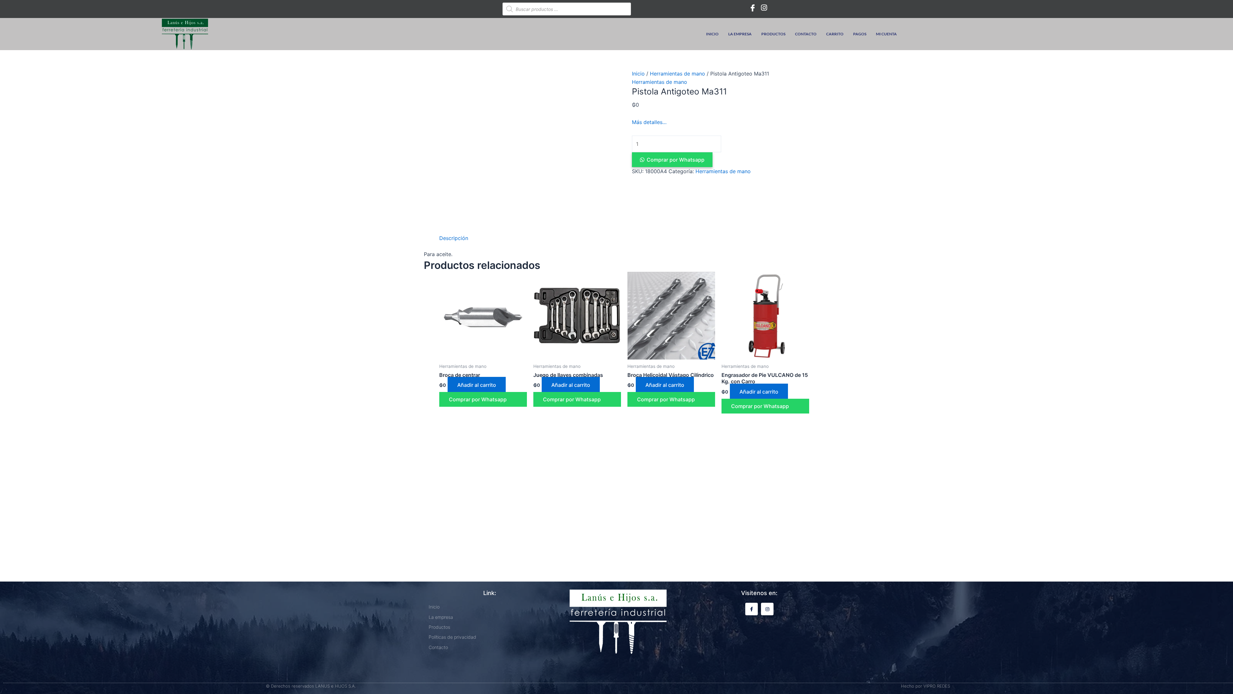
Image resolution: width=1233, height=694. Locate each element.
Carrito (835, 33)
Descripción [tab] (453, 238)
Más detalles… (649, 122)
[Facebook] (752, 7)
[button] (720, 159)
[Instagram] (764, 7)
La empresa (740, 33)
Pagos (859, 33)
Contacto (806, 33)
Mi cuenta (886, 33)
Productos (773, 33)
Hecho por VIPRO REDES (925, 686)
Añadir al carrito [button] (476, 385)
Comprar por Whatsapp (675, 159)
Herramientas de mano (677, 73)
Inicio (712, 33)
